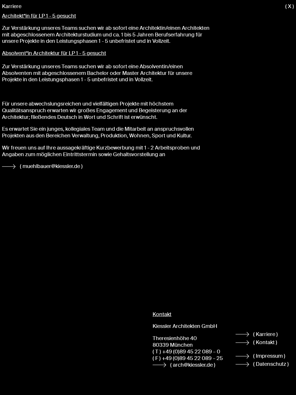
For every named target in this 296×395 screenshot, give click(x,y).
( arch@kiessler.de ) (192, 365)
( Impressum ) (269, 356)
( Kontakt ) (265, 342)
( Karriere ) (265, 334)
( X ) (289, 6)
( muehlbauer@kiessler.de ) (52, 166)
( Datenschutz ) (271, 364)
